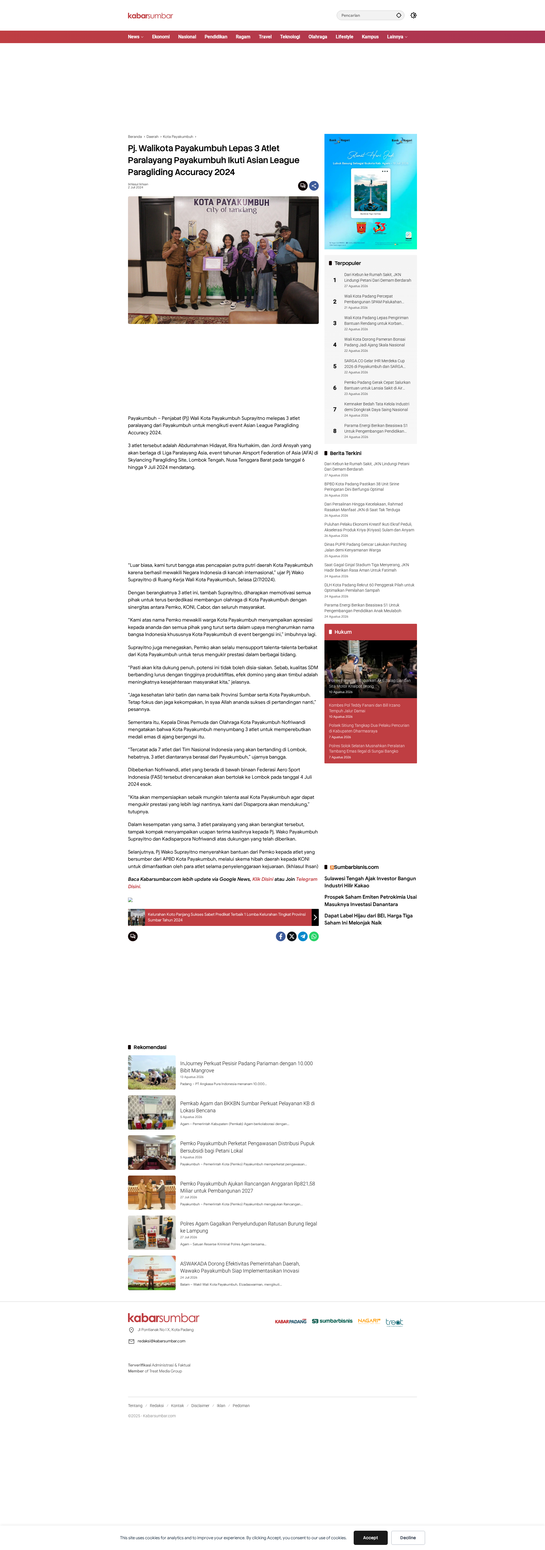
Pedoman (241, 1405)
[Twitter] (292, 936)
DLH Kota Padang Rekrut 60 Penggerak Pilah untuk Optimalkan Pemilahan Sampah (369, 588)
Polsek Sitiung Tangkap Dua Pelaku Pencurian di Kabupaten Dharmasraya (369, 728)
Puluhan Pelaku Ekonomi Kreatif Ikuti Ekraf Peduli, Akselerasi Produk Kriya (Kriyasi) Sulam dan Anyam (369, 527)
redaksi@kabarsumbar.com (161, 1340)
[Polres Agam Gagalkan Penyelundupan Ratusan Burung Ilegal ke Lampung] (152, 1233)
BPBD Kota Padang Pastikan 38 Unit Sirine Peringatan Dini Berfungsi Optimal (361, 487)
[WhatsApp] (314, 936)
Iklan (221, 1405)
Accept (370, 1538)
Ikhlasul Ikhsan (138, 184)
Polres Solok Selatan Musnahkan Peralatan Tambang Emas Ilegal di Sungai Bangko (367, 749)
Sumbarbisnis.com (356, 867)
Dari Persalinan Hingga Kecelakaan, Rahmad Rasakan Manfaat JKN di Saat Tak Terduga (363, 507)
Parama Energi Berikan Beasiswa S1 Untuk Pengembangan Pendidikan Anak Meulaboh (376, 428)
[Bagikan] (314, 186)
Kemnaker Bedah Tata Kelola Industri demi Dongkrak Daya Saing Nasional (376, 407)
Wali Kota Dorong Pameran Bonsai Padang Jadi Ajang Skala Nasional (374, 342)
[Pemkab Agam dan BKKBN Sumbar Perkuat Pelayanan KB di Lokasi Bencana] (152, 1112)
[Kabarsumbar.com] (150, 15)
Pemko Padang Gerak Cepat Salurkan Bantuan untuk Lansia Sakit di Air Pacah (377, 385)
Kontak (177, 1405)
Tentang (135, 1405)
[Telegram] (303, 936)
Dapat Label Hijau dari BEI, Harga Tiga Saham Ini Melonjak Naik (368, 919)
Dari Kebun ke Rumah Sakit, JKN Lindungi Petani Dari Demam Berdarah (377, 277)
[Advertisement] (272, 88)
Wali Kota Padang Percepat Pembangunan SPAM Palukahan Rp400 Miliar (373, 299)
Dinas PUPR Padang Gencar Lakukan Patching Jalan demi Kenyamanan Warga (365, 547)
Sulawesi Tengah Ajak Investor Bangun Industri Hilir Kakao (370, 882)
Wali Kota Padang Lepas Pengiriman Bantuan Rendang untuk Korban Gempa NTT (376, 320)
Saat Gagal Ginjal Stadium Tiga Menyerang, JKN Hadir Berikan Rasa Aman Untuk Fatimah (366, 568)
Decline (408, 1538)
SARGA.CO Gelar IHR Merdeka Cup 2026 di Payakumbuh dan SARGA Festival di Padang (374, 364)
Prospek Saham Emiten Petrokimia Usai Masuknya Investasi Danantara (370, 900)
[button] (398, 15)
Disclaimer (200, 1405)
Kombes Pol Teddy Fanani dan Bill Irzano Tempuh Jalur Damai (364, 708)
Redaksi (157, 1405)
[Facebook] (281, 936)
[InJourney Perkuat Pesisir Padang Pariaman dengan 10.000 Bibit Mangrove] (152, 1072)
